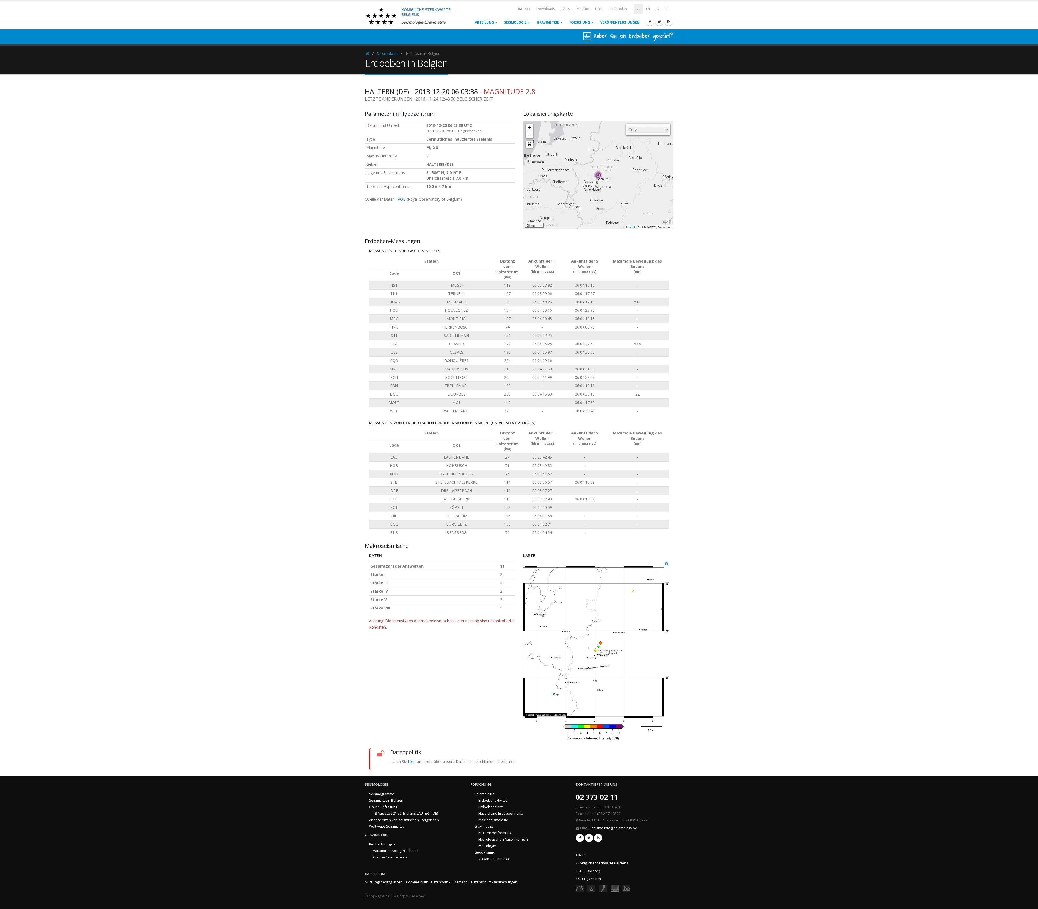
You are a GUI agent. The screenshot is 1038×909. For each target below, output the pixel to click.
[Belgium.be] (626, 888)
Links (599, 8)
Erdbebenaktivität (492, 800)
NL (667, 9)
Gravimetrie (548, 22)
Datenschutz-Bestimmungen (494, 882)
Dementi (461, 882)
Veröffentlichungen (620, 22)
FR (657, 9)
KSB (527, 8)
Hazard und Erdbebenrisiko (500, 813)
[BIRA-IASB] (591, 888)
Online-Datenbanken (390, 857)
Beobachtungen (382, 844)
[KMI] (603, 888)
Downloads (546, 8)
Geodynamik (484, 852)
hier (411, 761)
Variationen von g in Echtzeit (395, 850)
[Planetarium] (580, 888)
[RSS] (669, 22)
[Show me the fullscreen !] (529, 144)
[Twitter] (659, 22)
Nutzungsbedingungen (383, 882)
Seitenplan (618, 8)
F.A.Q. (565, 8)
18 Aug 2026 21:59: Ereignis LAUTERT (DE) (405, 813)
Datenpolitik (440, 882)
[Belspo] (615, 888)
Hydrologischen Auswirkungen (503, 839)
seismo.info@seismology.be (614, 828)
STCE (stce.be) (589, 879)
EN (648, 9)
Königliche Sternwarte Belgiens (603, 863)
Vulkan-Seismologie (494, 859)
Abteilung (484, 22)
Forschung (579, 22)
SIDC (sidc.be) (589, 871)
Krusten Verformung (494, 833)
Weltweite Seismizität (386, 826)
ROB (402, 199)
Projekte (582, 8)
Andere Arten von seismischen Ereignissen (404, 820)
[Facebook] (650, 22)
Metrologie (487, 846)
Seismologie (515, 22)
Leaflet (630, 227)
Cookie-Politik (417, 882)
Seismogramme (381, 794)
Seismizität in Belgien (386, 800)
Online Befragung (383, 807)
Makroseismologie (493, 820)
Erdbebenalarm (491, 807)
